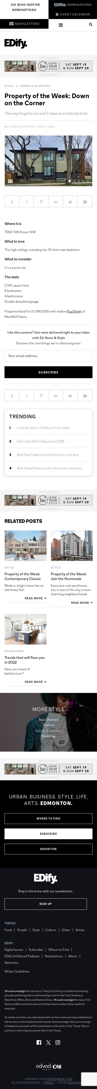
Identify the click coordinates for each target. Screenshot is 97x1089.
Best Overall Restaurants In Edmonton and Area (49, 468)
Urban (66, 930)
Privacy (49, 1083)
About (72, 956)
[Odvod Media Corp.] (48, 1067)
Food (8, 930)
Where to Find (48, 818)
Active (80, 930)
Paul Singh (74, 311)
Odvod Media (76, 1083)
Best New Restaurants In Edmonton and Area (48, 455)
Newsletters (54, 956)
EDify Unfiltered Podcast (22, 956)
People (22, 930)
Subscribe (48, 834)
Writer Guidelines (17, 971)
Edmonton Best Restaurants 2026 (40, 441)
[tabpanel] (48, 161)
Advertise (48, 849)
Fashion (48, 725)
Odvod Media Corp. (60, 1079)
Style (9, 86)
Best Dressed (48, 719)
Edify (9, 943)
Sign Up (45, 904)
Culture (50, 930)
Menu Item (13, 965)
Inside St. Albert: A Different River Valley (43, 428)
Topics (10, 923)
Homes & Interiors (35, 86)
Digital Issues (14, 949)
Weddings (49, 736)
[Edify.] (16, 44)
